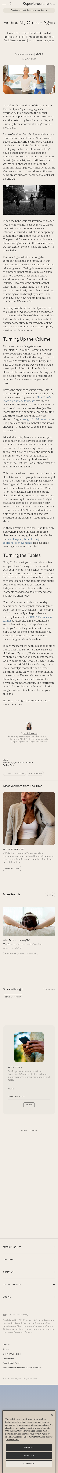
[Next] (52, 894)
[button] (4, 3)
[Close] (52, 1414)
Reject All (29, 1455)
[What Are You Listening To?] (29, 928)
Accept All (29, 1447)
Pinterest (19, 762)
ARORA (39, 54)
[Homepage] (39, 4)
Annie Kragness (26, 54)
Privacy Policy (12, 1440)
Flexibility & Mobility (14, 773)
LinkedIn (29, 762)
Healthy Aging (35, 773)
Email (12, 765)
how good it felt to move (36, 419)
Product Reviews (28, 953)
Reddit (6, 765)
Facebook (7, 762)
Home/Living (10, 953)
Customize (28, 1464)
